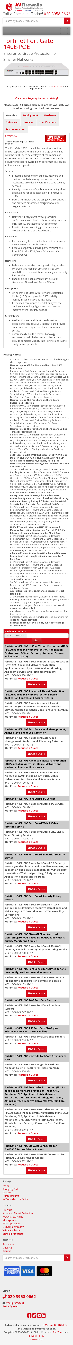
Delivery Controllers (13, 1226)
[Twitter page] (34, 1316)
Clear (36, 640)
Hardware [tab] (50, 115)
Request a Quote (28, 678)
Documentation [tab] (15, 129)
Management (10, 1220)
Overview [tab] (11, 115)
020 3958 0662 (57, 13)
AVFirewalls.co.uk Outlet (16, 1199)
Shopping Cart (10, 1189)
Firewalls (7, 1209)
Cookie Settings (36, 1339)
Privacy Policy (36, 1335)
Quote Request (11, 1195)
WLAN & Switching (13, 1216)
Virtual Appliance (12, 1230)
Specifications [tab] (48, 122)
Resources (8, 1244)
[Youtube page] (39, 1316)
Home (6, 1185)
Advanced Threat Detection (18, 1213)
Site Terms (59, 1332)
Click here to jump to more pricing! (36, 98)
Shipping (7, 1247)
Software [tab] (11, 122)
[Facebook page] (29, 1316)
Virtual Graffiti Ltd (56, 1325)
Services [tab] (28, 122)
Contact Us (57, 86)
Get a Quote (38, 684)
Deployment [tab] (30, 115)
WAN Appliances (12, 1223)
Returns (7, 1251)
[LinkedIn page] (43, 1316)
